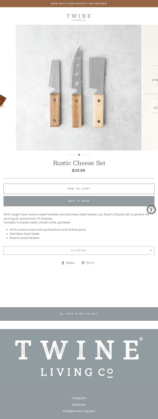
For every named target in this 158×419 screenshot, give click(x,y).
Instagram (79, 398)
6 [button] (86, 155)
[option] (79, 3)
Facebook (79, 404)
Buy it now (79, 201)
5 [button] (83, 155)
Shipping (79, 250)
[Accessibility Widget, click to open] (151, 209)
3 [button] (76, 155)
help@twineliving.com (79, 411)
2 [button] (73, 155)
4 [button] (79, 155)
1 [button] (69, 155)
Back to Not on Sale (82, 314)
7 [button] (89, 155)
